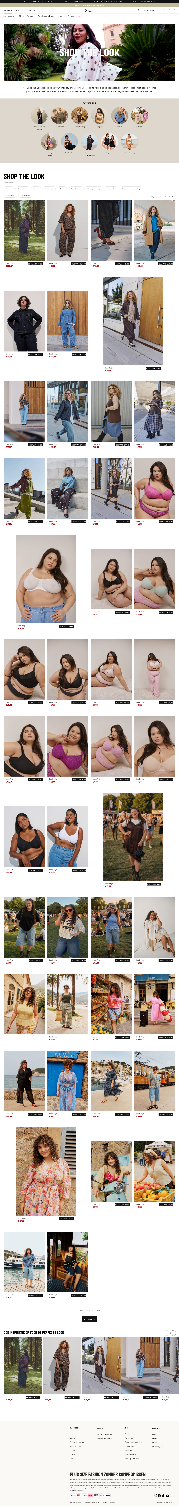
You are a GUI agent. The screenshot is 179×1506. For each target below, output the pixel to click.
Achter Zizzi (156, 1434)
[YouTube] (167, 1495)
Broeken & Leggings (77, 1442)
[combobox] (147, 10)
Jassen (72, 1438)
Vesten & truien (75, 1446)
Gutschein (128, 1450)
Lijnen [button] (61, 16)
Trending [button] (30, 16)
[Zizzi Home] (89, 10)
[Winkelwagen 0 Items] (174, 10)
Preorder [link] (71, 16)
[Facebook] (159, 1495)
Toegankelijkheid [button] (131, 1454)
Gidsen (32, 10)
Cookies (104, 1502)
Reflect (155, 1438)
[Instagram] (155, 1495)
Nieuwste (167, 197)
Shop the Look (8, 183)
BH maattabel (130, 1446)
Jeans (72, 1458)
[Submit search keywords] (138, 10)
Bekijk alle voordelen (104, 1438)
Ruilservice (129, 1438)
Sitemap (112, 1502)
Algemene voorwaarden (91, 1502)
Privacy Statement (75, 1502)
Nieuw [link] (21, 16)
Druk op (155, 1442)
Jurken (72, 1450)
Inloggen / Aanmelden (105, 1434)
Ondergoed (74, 1454)
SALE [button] (79, 16)
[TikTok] (163, 1495)
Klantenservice (130, 1434)
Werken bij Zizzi (157, 1446)
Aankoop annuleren (132, 1458)
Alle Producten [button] (9, 16)
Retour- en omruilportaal (134, 1442)
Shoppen (8, 10)
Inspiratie (20, 10)
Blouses (73, 1434)
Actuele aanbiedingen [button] (46, 16)
